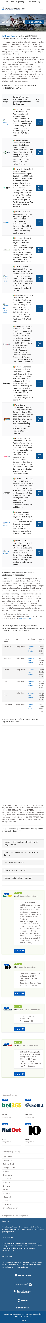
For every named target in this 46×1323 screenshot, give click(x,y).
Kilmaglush (7, 1197)
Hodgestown (32, 896)
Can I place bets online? (14, 862)
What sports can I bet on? (15, 870)
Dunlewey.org (9, 1267)
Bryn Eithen (7, 1157)
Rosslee (6, 1171)
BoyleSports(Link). (25, 618)
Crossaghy (7, 1204)
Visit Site (39, 122)
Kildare (15, 1216)
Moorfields (7, 1193)
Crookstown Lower (10, 1208)
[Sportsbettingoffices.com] (13, 9)
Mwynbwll (6, 1182)
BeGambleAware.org (33, 2)
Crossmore (7, 1186)
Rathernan (7, 1178)
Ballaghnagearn (9, 1168)
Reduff (5, 1200)
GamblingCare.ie (22, 1267)
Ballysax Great (8, 1164)
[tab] (23, 843)
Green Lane (7, 1175)
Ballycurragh (7, 1160)
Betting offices (8, 36)
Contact (23, 1320)
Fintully (5, 1189)
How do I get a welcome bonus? (17, 878)
